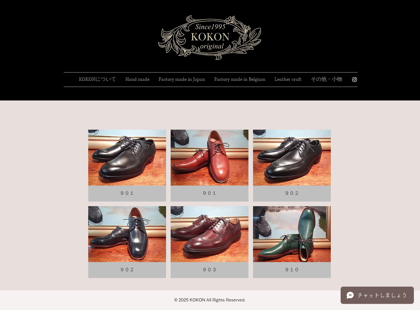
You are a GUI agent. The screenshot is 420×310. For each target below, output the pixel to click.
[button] (97, 80)
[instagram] (354, 80)
